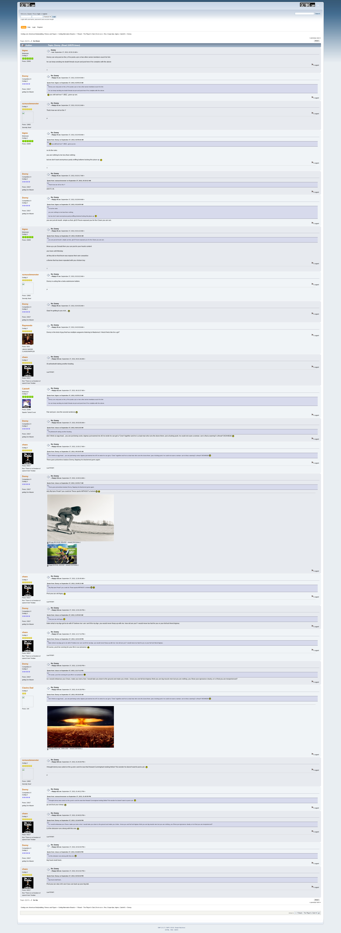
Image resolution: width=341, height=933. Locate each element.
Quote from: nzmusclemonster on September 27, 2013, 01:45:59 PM (69, 796)
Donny (53, 50)
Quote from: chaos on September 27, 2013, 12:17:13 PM (65, 670)
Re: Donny (55, 76)
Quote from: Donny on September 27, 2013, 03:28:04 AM (65, 236)
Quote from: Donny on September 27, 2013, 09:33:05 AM (65, 451)
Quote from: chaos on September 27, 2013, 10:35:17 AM (65, 483)
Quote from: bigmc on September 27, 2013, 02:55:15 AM (65, 82)
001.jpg (50, 542)
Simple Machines (180, 927)
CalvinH (122, 34)
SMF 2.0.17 (161, 927)
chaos (25, 357)
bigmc (117, 34)
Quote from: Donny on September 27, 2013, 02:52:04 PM (65, 876)
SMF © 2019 (170, 927)
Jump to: (291, 913)
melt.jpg (51, 748)
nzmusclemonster (30, 103)
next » (319, 38)
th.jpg (50, 565)
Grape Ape (110, 34)
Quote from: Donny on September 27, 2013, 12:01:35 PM (65, 639)
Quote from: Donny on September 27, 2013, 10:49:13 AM (65, 583)
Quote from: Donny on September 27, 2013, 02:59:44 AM (65, 139)
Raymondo (27, 325)
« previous (313, 38)
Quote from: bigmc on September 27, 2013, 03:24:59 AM (65, 204)
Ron (105, 34)
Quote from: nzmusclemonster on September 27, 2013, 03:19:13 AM (69, 180)
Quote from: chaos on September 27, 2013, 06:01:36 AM (65, 427)
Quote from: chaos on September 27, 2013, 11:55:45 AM (65, 615)
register (44, 14)
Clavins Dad (27, 688)
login (38, 14)
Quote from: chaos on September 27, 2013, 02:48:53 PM (65, 852)
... (30, 41)
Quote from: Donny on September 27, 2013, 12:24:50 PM (65, 820)
